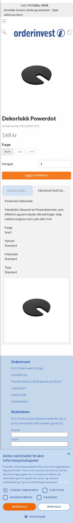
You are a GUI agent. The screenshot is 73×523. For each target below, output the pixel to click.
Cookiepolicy (20, 401)
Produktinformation (54, 190)
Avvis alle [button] (54, 506)
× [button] (68, 453)
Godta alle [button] (19, 506)
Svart (7, 151)
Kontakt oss (19, 375)
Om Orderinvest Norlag (27, 368)
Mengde (7, 164)
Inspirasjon (18, 388)
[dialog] (36, 486)
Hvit (31, 151)
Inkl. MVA (27, 5)
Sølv (20, 151)
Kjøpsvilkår (18, 395)
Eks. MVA (41, 5)
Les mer (63, 482)
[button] (36, 517)
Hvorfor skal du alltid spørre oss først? (36, 381)
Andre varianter (20, 190)
